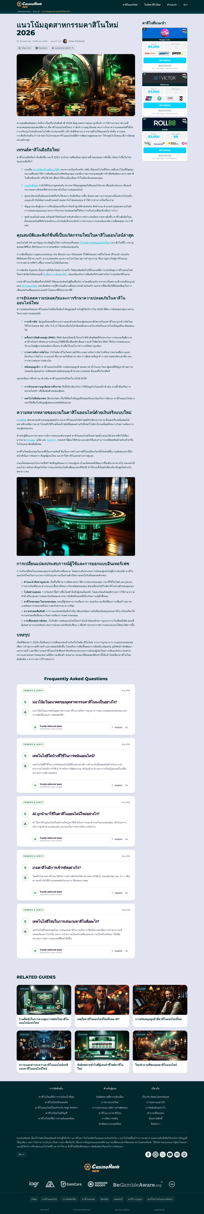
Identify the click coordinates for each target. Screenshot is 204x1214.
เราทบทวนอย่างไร (155, 1102)
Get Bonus (165, 60)
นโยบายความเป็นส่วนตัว (82, 1210)
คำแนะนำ (172, 4)
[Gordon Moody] (97, 1184)
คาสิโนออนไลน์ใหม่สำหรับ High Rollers (56, 1107)
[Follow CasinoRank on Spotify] (177, 1155)
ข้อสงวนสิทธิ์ (155, 1118)
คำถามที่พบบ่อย (155, 1113)
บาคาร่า (51, 439)
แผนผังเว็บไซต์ (159, 1210)
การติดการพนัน (110, 1118)
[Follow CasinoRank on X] (163, 1155)
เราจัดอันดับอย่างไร (155, 1107)
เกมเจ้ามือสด (31, 185)
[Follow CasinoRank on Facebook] (148, 1155)
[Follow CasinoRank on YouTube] (170, 1155)
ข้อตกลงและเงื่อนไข (122, 1210)
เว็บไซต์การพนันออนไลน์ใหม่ (94, 242)
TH (20, 1154)
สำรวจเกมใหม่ (29, 285)
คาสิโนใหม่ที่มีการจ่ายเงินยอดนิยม (56, 1118)
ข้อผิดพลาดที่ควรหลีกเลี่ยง (110, 1096)
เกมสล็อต (22, 419)
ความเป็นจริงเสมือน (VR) (46, 169)
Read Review (164, 65)
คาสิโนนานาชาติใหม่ (110, 1113)
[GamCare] (71, 1184)
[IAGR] (34, 1184)
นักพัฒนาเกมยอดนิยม (110, 1123)
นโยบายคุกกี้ (44, 1210)
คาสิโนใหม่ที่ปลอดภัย (56, 1102)
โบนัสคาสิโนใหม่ (152, 4)
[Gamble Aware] (138, 1184)
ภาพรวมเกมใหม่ (110, 1102)
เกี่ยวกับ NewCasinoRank (155, 1096)
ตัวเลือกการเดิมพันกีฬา (55, 274)
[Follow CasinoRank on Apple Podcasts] (184, 1155)
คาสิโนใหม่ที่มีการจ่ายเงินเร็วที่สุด (56, 1096)
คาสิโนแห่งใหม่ (130, 4)
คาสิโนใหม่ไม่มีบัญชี (56, 1113)
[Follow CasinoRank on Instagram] (155, 1155)
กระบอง (30, 439)
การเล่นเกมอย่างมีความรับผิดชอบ (110, 1107)
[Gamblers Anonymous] (50, 1184)
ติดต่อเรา (155, 1123)
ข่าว (185, 4)
